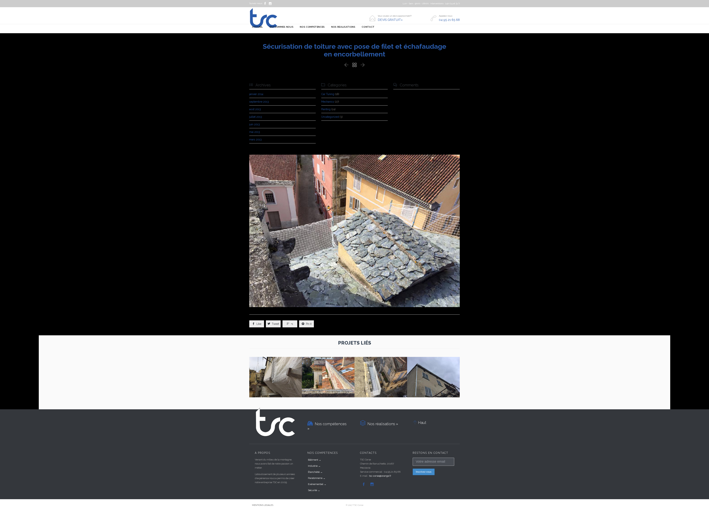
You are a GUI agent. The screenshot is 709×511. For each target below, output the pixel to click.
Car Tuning (327, 94)
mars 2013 (255, 139)
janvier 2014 (256, 94)
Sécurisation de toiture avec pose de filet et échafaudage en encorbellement (380, 376)
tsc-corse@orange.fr (380, 475)
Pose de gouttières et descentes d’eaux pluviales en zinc (433, 375)
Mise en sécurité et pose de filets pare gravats (328, 375)
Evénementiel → (317, 484)
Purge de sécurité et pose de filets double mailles (276, 375)
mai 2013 (254, 131)
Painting (325, 109)
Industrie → (314, 465)
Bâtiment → (314, 459)
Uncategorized (330, 116)
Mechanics (327, 101)
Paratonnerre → (316, 478)
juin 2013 (254, 124)
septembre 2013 (259, 101)
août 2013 (255, 109)
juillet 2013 (255, 116)
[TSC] (263, 18)
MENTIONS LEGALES (262, 505)
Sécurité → (314, 490)
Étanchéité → (315, 472)
